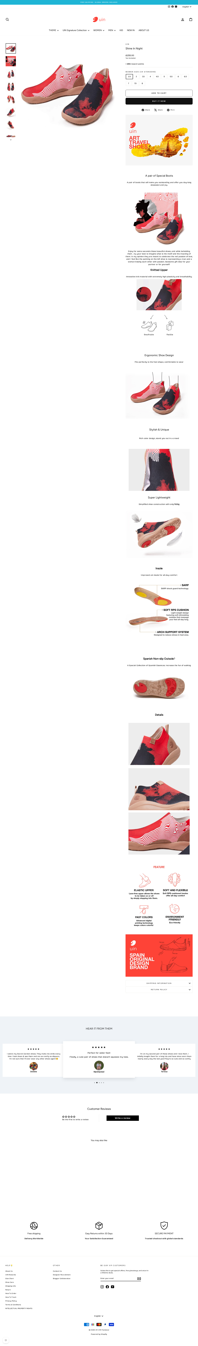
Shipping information (159, 983)
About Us (9, 1271)
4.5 (157, 76)
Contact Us (57, 1271)
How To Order (10, 1293)
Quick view (27, 1190)
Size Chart (9, 1278)
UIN (127, 44)
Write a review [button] (123, 1118)
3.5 (143, 76)
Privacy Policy (11, 1301)
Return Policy (159, 990)
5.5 (171, 76)
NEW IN (131, 30)
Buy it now (159, 101)
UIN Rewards (10, 1275)
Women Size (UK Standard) (141, 72)
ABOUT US (144, 30)
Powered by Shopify (99, 1334)
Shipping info (10, 1286)
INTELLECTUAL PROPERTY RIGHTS (18, 1308)
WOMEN (97, 30)
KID (121, 30)
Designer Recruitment (61, 1275)
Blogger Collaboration (61, 1278)
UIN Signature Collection (75, 30)
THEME (53, 30)
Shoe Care (9, 1282)
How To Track (10, 1297)
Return (8, 1290)
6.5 (185, 76)
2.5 (129, 76)
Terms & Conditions (13, 1305)
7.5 (135, 83)
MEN (111, 30)
